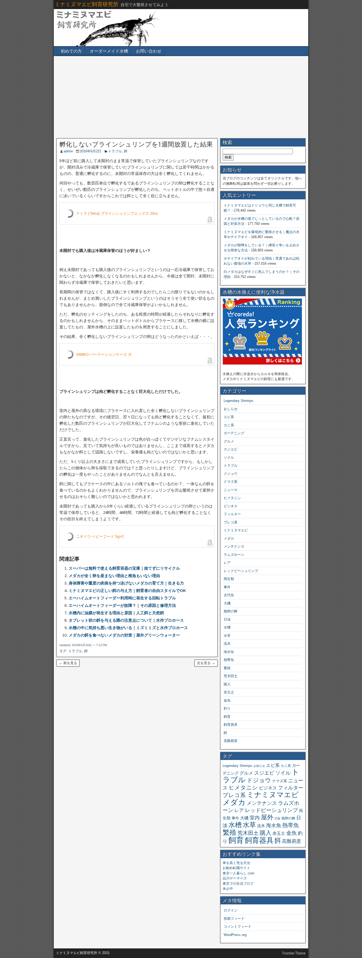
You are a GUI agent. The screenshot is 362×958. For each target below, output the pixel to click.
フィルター (232, 514)
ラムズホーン (234, 555)
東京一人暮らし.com (238, 873)
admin (68, 151)
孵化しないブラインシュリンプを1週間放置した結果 (136, 144)
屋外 (267, 817)
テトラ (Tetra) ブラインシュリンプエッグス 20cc (117, 213)
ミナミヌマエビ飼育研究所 (86, 4)
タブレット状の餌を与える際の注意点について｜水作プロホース (126, 620)
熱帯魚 (229, 660)
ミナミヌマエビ (236, 530)
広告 (277, 818)
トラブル (115, 151)
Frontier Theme (294, 953)
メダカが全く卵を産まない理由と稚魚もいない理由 (114, 575)
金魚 (227, 700)
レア (227, 563)
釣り (227, 708)
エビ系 (229, 417)
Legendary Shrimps (238, 401)
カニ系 (229, 425)
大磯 (227, 603)
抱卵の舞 (230, 611)
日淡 (227, 619)
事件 (227, 587)
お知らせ (259, 765)
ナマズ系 (230, 482)
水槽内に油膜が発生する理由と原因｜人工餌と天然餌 (116, 613)
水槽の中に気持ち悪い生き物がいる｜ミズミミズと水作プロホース (128, 627)
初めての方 (71, 51)
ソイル (229, 457)
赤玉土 (229, 692)
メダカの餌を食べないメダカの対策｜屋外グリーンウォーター (124, 635)
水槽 (227, 627)
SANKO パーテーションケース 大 (104, 354)
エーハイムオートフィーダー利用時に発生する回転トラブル (122, 598)
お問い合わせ (148, 51)
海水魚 (229, 652)
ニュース (230, 490)
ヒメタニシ (232, 498)
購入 (227, 684)
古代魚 (229, 595)
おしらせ (230, 409)
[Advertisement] (181, 97)
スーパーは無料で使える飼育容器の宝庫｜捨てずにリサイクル (124, 568)
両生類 (229, 579)
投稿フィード (234, 919)
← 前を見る (68, 663)
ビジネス (230, 506)
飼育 (227, 717)
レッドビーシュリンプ (241, 571)
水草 (227, 636)
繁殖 (227, 668)
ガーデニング (234, 433)
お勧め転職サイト (236, 868)
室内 (255, 817)
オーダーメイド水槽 (109, 51)
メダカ (229, 538)
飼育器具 (230, 725)
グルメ (229, 441)
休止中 (228, 889)
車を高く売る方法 (236, 863)
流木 (227, 644)
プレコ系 (230, 522)
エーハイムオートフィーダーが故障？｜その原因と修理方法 (122, 605)
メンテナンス (234, 546)
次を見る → (206, 663)
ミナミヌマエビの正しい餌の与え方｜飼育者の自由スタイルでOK (127, 590)
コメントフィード (237, 927)
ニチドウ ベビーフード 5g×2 (100, 536)
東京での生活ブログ (238, 884)
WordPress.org (235, 935)
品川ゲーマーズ (235, 878)
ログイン (230, 910)
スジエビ (230, 449)
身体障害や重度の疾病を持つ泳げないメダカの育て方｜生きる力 (126, 583)
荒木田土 (230, 676)
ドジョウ (230, 474)
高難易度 (230, 741)
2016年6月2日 (90, 151)
